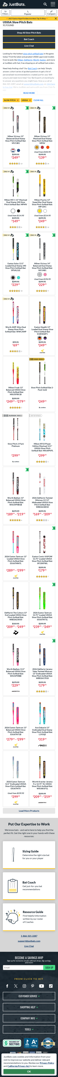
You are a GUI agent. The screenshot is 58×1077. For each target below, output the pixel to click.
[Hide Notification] (55, 19)
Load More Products (29, 810)
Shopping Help (27, 1007)
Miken (20, 60)
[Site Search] (45, 4)
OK (29, 1071)
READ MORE (30, 93)
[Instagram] (24, 986)
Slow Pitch (10, 100)
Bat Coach (29, 39)
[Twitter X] (15, 986)
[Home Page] (14, 4)
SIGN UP (49, 967)
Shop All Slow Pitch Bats (29, 32)
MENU (54, 5)
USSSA (25, 100)
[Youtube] (41, 986)
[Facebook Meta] (7, 986)
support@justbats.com (29, 941)
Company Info (28, 1018)
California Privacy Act (19, 1066)
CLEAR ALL (38, 100)
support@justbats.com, (34, 84)
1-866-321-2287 (29, 935)
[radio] (13, 150)
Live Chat (29, 45)
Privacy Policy (47, 1063)
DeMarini (28, 60)
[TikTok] (51, 986)
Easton (43, 60)
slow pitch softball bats (33, 53)
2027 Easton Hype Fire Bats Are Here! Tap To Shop (27, 18)
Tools (28, 1029)
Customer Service (28, 995)
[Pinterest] (32, 986)
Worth (36, 60)
